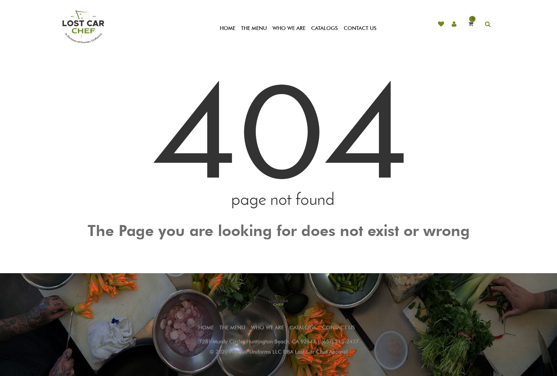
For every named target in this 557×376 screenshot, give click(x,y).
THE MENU (254, 28)
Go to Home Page (278, 248)
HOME (227, 28)
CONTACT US (360, 28)
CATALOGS (324, 28)
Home (206, 327)
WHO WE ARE (288, 28)
